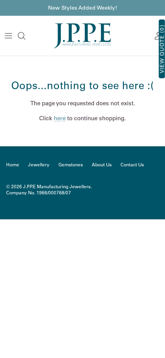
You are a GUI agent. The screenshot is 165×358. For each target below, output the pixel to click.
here (60, 118)
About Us (102, 164)
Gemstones (70, 164)
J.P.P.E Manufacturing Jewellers (57, 186)
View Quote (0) (162, 49)
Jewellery (39, 164)
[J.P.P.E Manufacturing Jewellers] (82, 36)
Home (12, 164)
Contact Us (132, 164)
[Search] (25, 35)
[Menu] (8, 35)
